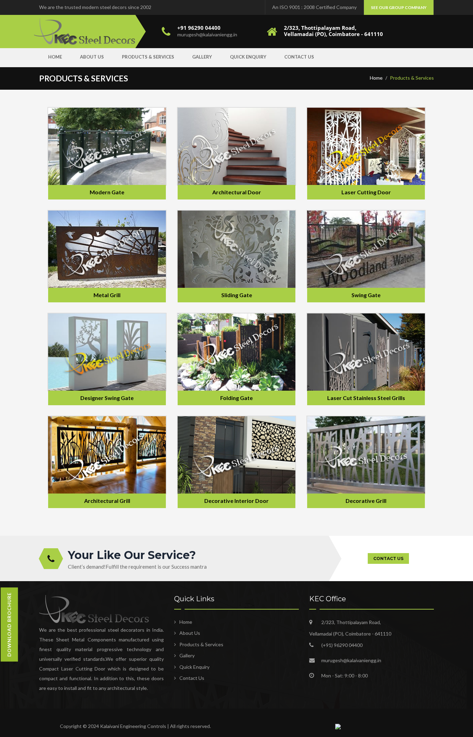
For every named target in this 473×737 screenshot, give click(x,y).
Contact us (388, 558)
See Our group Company (399, 7)
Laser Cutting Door (366, 192)
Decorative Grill (366, 500)
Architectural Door (236, 192)
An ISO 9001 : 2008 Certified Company (314, 7)
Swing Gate (366, 295)
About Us (92, 57)
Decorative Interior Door (236, 500)
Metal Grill (107, 295)
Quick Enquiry (248, 57)
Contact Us (299, 57)
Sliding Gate (236, 295)
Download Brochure (9, 624)
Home (55, 57)
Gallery (202, 57)
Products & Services (148, 57)
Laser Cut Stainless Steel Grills (366, 397)
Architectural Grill (107, 500)
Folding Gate (236, 397)
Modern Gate (107, 192)
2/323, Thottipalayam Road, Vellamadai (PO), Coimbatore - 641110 (333, 30)
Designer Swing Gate (107, 397)
